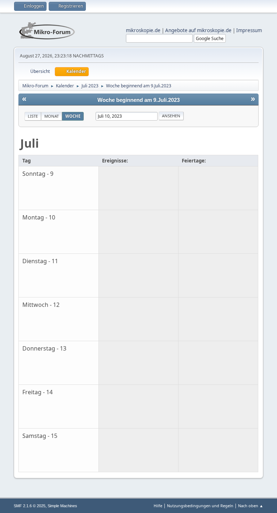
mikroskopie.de (143, 30)
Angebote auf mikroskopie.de (198, 30)
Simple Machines (62, 506)
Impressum (249, 30)
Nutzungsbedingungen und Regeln (200, 505)
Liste (33, 116)
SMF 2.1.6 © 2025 (29, 506)
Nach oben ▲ (250, 505)
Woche (72, 116)
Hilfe (158, 505)
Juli (29, 143)
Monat (51, 116)
